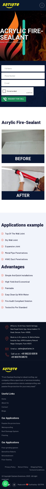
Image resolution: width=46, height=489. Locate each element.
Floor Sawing (7, 460)
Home (2, 42)
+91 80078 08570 (19, 356)
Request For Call (16, 99)
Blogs (4, 411)
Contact (5, 407)
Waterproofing (7, 427)
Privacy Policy (10, 467)
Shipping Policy (36, 467)
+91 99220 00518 (29, 353)
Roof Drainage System (10, 431)
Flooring (5, 435)
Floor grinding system (10, 448)
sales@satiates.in (26, 348)
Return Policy (23, 467)
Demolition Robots (9, 452)
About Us (5, 403)
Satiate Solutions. (18, 476)
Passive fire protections (11, 423)
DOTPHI (41, 484)
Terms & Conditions (36, 470)
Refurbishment (7, 456)
